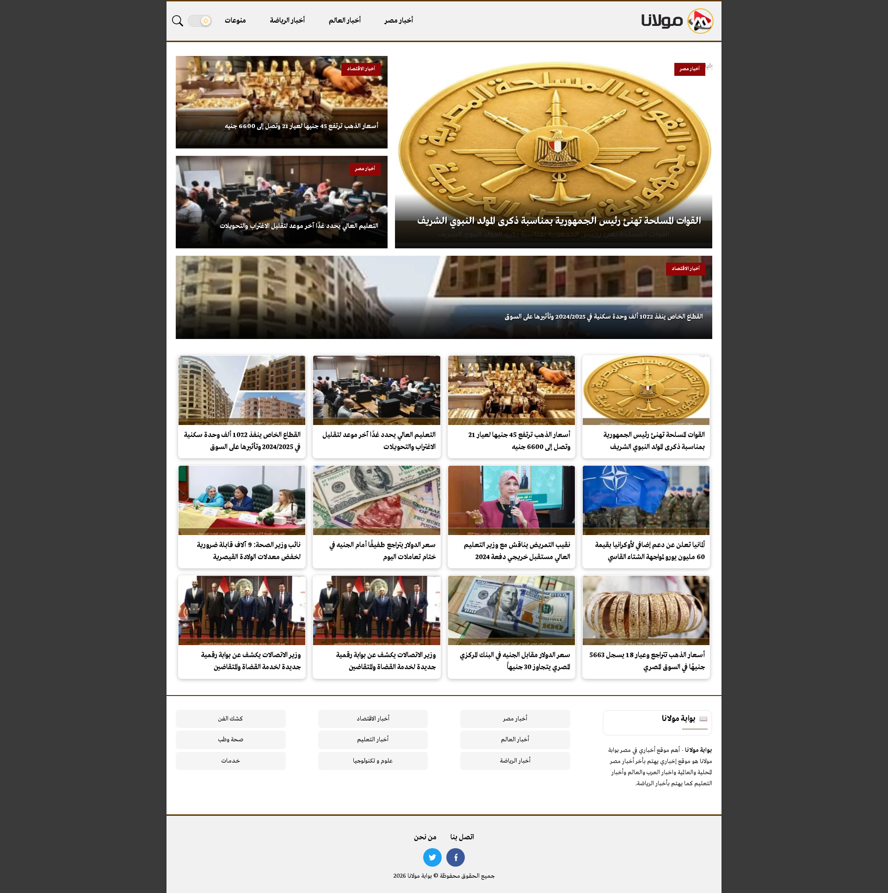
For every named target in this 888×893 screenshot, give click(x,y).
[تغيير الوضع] (200, 21)
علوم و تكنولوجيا (373, 761)
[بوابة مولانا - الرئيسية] (676, 21)
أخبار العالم (345, 20)
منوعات (235, 20)
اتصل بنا (462, 837)
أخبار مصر (399, 20)
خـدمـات (231, 761)
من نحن (425, 837)
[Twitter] (432, 857)
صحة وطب (230, 740)
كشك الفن (230, 719)
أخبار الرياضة (287, 20)
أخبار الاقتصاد (373, 719)
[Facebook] (455, 857)
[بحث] (177, 20)
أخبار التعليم (372, 740)
